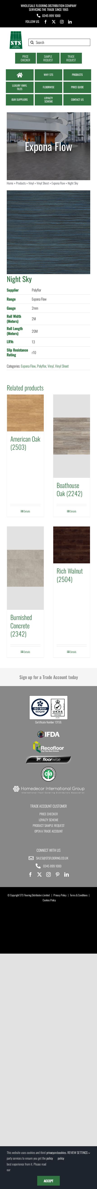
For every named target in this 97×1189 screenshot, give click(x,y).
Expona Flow (58, 183)
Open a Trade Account (49, 831)
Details (27, 511)
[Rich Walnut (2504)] (71, 544)
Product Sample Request (49, 825)
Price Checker (48, 813)
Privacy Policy (60, 895)
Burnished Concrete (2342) (21, 625)
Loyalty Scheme (48, 819)
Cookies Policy (49, 900)
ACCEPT (48, 1180)
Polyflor (41, 366)
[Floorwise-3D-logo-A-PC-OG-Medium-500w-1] (48, 758)
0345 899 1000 (51, 15)
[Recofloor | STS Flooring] (48, 742)
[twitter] (53, 22)
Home (10, 183)
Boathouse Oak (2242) (69, 489)
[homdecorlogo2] (48, 786)
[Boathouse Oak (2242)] (71, 436)
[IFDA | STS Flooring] (48, 732)
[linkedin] (70, 22)
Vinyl (31, 183)
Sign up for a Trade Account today (48, 677)
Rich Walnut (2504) (70, 575)
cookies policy (62, 1155)
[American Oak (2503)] (25, 413)
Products (21, 183)
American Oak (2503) (25, 443)
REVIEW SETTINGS (77, 1152)
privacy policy (50, 1155)
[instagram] (62, 22)
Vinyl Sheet (43, 183)
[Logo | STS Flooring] (16, 32)
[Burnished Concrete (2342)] (25, 568)
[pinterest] (57, 874)
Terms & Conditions (79, 895)
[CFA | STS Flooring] (48, 768)
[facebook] (45, 22)
